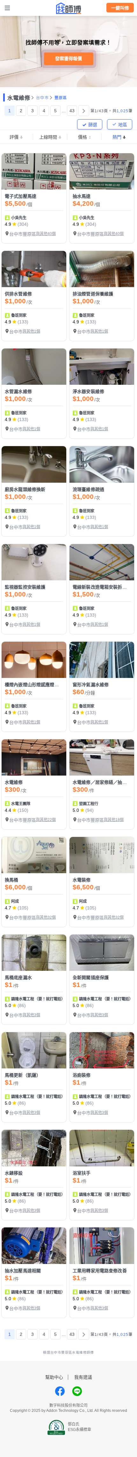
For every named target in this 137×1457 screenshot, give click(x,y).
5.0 (76, 810)
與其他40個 (46, 233)
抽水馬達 (82, 196)
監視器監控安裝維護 (25, 587)
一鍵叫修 (120, 7)
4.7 (8, 907)
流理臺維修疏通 (88, 489)
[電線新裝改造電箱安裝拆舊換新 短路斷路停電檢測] (101, 562)
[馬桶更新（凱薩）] (34, 1050)
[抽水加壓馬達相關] (34, 1245)
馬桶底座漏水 (18, 977)
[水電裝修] (101, 855)
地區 (122, 124)
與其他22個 (46, 820)
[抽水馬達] (101, 171)
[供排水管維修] (34, 269)
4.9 (8, 224)
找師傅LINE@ (77, 1391)
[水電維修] (34, 757)
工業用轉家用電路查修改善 (100, 1270)
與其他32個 (46, 917)
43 (72, 110)
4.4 (8, 810)
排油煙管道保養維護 (93, 293)
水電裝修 (82, 879)
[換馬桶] (34, 855)
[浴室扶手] (101, 1148)
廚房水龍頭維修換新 (25, 489)
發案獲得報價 (68, 58)
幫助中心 (54, 1377)
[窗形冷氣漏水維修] (101, 660)
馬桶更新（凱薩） (23, 1075)
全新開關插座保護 (91, 977)
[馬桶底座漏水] (34, 953)
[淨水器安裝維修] (101, 367)
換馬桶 (11, 879)
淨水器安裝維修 (88, 391)
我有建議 (83, 1377)
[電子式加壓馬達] (34, 171)
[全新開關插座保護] (101, 953)
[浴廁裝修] (101, 1050)
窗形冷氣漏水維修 (91, 684)
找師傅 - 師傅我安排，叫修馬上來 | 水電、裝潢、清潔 (68, 8)
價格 (82, 137)
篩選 (92, 124)
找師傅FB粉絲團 (60, 1391)
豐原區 (60, 98)
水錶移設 (14, 1173)
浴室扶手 (82, 1173)
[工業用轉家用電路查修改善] (101, 1245)
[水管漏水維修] (34, 367)
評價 (14, 137)
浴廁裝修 (82, 1075)
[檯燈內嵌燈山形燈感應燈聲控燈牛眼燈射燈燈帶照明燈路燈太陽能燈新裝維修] (34, 660)
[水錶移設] (34, 1148)
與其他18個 (114, 820)
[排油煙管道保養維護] (101, 269)
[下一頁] (83, 110)
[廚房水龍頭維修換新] (34, 464)
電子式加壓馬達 (20, 196)
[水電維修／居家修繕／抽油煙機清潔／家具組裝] (101, 757)
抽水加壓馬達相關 (23, 1270)
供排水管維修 (18, 293)
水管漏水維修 (18, 391)
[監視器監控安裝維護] (34, 562)
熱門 (116, 137)
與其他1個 (31, 331)
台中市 (42, 98)
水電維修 (18, 98)
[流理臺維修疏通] (101, 464)
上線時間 (48, 137)
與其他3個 (31, 1015)
